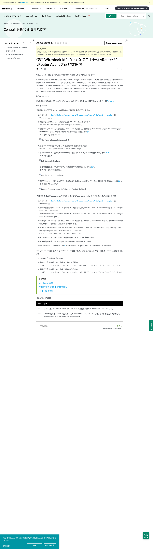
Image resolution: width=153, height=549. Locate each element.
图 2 (107, 153)
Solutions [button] (20, 8)
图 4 (119, 181)
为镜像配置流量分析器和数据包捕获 (53, 287)
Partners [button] (63, 8)
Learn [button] (107, 8)
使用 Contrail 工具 (46, 283)
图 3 (92, 167)
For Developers (82, 16)
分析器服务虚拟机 (46, 291)
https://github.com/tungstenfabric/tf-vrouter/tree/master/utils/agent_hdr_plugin (81, 115)
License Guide (31, 16)
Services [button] (49, 8)
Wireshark (111, 101)
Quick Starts (46, 16)
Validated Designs (63, 16)
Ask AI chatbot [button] (25, 2)
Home (6, 23)
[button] (146, 535)
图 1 (89, 132)
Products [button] (35, 8)
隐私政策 (6, 546)
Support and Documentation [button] (86, 8)
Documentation (12, 15)
